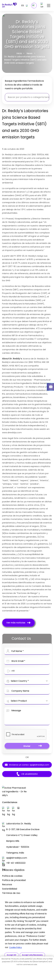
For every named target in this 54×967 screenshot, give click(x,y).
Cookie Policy (15, 947)
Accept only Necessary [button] (32, 955)
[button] (8, 671)
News (29, 53)
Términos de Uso (11, 893)
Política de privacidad (14, 880)
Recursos (7, 884)
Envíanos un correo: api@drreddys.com (29, 764)
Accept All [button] (11, 955)
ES (22, 5)
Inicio (19, 53)
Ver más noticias (15, 622)
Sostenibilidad (9, 888)
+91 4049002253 (29, 774)
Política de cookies (12, 876)
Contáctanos (9, 802)
